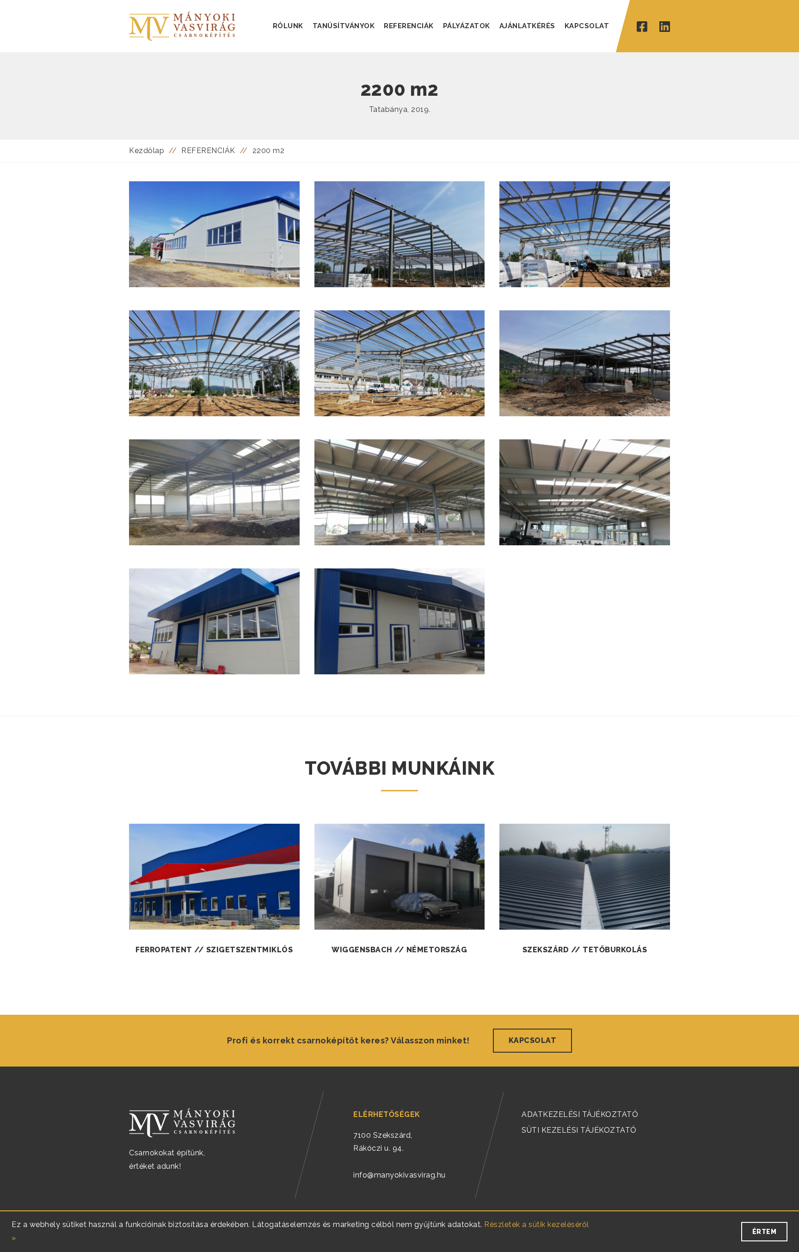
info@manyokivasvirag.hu (399, 1175)
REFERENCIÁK (409, 26)
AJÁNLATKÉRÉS (527, 26)
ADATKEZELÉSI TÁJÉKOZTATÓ (580, 1114)
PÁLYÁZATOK (466, 26)
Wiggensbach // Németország (399, 949)
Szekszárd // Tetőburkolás (584, 949)
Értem (764, 1231)
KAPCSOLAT (587, 26)
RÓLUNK (288, 26)
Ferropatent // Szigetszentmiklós (214, 949)
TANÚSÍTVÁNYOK (344, 26)
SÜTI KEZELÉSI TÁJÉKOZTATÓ (579, 1130)
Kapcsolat (533, 1040)
